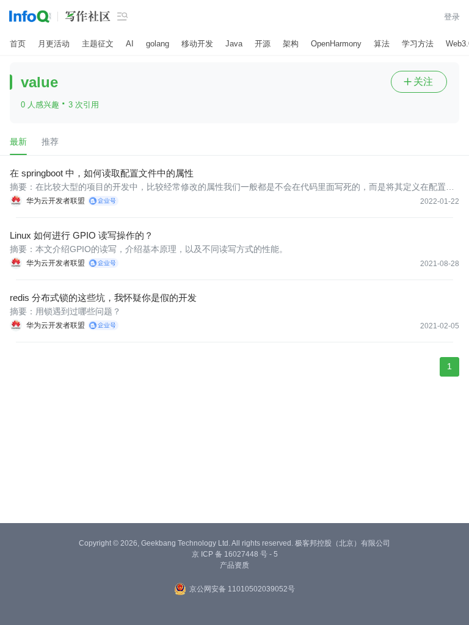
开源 (263, 43)
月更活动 (54, 43)
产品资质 (234, 565)
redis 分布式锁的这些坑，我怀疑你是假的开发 (103, 297)
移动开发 (197, 43)
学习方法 (418, 43)
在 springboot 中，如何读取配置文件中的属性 (102, 173)
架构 (291, 43)
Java (233, 43)
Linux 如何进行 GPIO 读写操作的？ (81, 235)
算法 (382, 43)
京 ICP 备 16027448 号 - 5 (235, 554)
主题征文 (98, 43)
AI (130, 43)
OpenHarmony (336, 43)
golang (157, 43)
